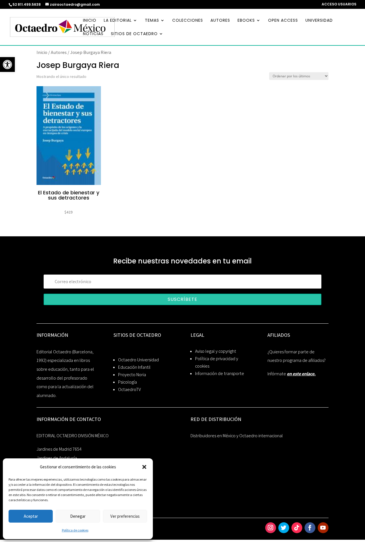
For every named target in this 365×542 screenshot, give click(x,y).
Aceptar (31, 516)
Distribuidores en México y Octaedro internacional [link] (236, 436)
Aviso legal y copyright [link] (215, 351)
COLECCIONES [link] (187, 20)
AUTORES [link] (220, 20)
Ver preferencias (125, 516)
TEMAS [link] (152, 20)
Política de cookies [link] (75, 530)
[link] (7, 64)
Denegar (78, 516)
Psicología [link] (127, 382)
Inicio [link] (41, 52)
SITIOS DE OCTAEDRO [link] (134, 34)
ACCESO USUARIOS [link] (339, 5)
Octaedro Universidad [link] (138, 360)
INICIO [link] (89, 20)
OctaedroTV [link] (129, 389)
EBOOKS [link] (246, 20)
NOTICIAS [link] (93, 34)
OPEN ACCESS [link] (283, 20)
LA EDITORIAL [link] (118, 20)
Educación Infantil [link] (134, 367)
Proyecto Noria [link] (132, 375)
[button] (144, 467)
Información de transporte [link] (219, 373)
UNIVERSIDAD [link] (319, 20)
